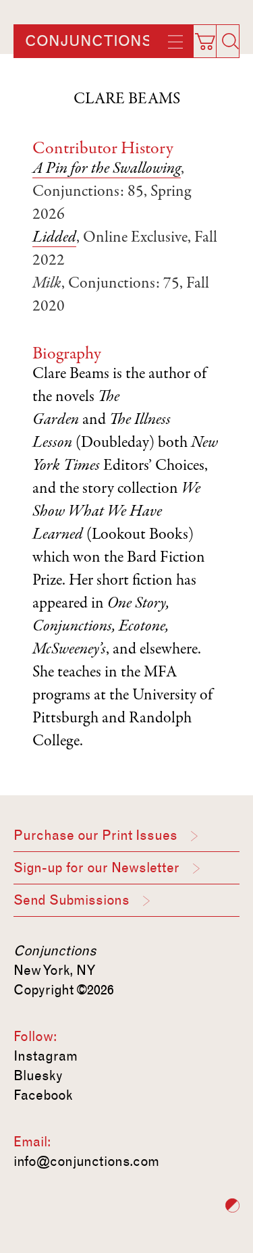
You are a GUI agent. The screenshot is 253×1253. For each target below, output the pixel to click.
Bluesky (38, 1075)
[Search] (230, 41)
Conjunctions (88, 41)
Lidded (54, 238)
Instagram (45, 1056)
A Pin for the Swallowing (106, 169)
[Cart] (210, 37)
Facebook (43, 1095)
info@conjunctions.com (86, 1161)
